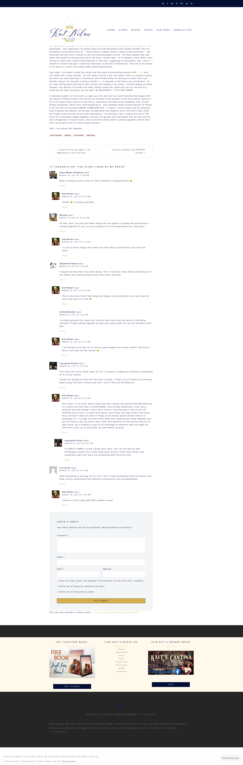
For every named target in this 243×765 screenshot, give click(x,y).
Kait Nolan (56, 135)
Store (123, 30)
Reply (62, 186)
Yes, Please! (72, 686)
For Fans (163, 30)
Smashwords (121, 665)
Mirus (67, 135)
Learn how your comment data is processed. (115, 612)
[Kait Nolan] (70, 29)
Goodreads (122, 671)
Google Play (121, 662)
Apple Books (121, 652)
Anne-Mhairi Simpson (71, 172)
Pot (100, 81)
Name (61, 557)
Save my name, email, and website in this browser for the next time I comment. (101, 581)
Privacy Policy (147, 714)
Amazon (121, 649)
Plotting (79, 135)
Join (171, 684)
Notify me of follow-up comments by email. (82, 586)
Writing (91, 135)
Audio (148, 30)
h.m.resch (64, 468)
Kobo (121, 655)
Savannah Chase (68, 263)
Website (107, 569)
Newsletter (183, 30)
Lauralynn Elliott (68, 363)
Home (111, 30)
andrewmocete (67, 312)
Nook (121, 659)
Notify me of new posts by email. (77, 592)
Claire (140, 72)
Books (136, 30)
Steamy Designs (127, 714)
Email (60, 569)
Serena (63, 215)
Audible (121, 668)
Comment (63, 535)
